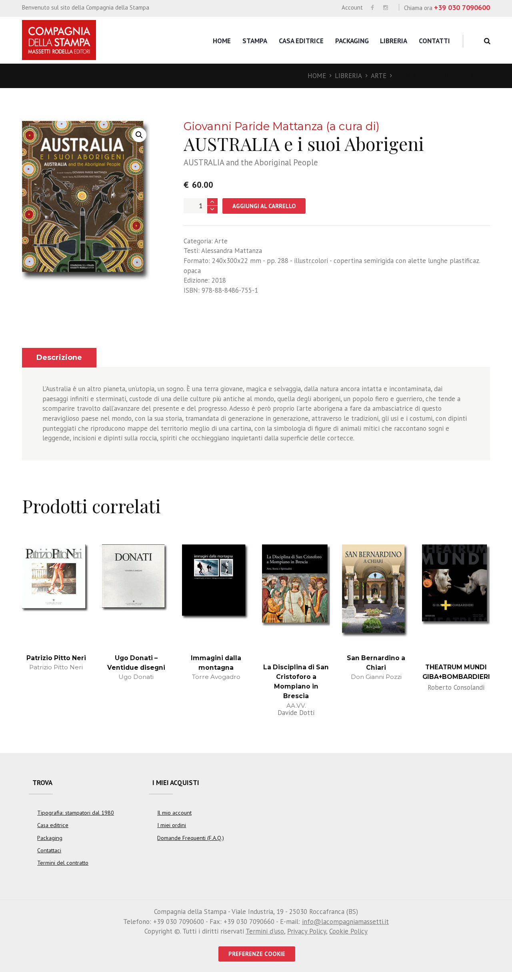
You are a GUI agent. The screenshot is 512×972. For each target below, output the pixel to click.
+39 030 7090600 (462, 7)
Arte (378, 75)
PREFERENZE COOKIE (256, 954)
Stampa (254, 40)
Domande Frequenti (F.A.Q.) (190, 837)
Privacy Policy (306, 931)
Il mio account (174, 812)
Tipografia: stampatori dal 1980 (75, 812)
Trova (42, 782)
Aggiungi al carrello (264, 206)
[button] (139, 135)
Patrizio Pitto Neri (56, 658)
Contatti (434, 40)
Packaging (352, 40)
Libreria (393, 40)
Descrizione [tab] (59, 357)
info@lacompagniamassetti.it (345, 921)
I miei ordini (171, 825)
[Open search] (485, 41)
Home (222, 40)
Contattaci (49, 850)
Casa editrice (301, 40)
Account (352, 7)
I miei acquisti (175, 782)
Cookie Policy (348, 931)
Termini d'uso (265, 931)
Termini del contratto (62, 862)
